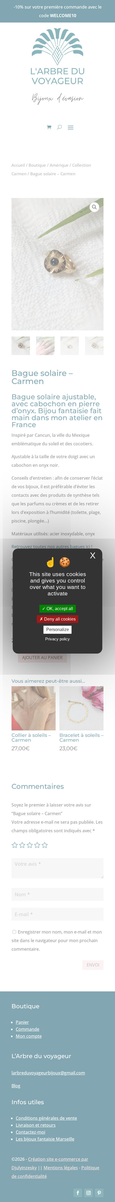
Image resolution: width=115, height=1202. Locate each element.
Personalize (57, 630)
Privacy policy (57, 639)
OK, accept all (59, 608)
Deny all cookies (59, 619)
